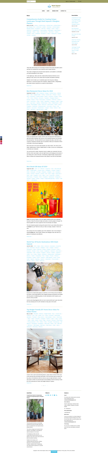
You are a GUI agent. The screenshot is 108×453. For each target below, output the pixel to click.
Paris (43, 255)
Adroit (42, 246)
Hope (28, 175)
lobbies (34, 31)
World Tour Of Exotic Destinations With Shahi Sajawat (76, 41)
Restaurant (35, 106)
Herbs (28, 101)
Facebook (47, 98)
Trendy (51, 107)
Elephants (44, 172)
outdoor (56, 31)
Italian (57, 101)
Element (36, 98)
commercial (38, 27)
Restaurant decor (42, 106)
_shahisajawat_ (34, 180)
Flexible (33, 251)
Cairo (47, 247)
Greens (59, 99)
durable (44, 27)
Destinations (29, 249)
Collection (29, 315)
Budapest (43, 247)
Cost (33, 315)
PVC (38, 321)
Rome (38, 257)
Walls (46, 109)
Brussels (38, 247)
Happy (53, 173)
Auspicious (48, 168)
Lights (43, 175)
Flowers (33, 99)
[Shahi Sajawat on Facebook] (48, 395)
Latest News (29, 392)
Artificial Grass (42, 25)
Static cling (46, 323)
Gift (46, 173)
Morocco (28, 255)
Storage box (57, 176)
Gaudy (41, 251)
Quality (34, 257)
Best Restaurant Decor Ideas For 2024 (40, 91)
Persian (51, 255)
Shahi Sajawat (49, 257)
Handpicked (46, 251)
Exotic (58, 249)
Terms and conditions (71, 450)
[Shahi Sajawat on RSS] (56, 395)
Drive (32, 98)
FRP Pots (43, 28)
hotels (53, 28)
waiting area (53, 33)
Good (49, 173)
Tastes (52, 323)
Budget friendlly (47, 313)
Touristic (28, 260)
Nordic (33, 255)
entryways (49, 27)
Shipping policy (58, 450)
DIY (28, 98)
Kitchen (48, 318)
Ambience (42, 93)
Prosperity (36, 176)
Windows (41, 326)
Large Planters (57, 30)
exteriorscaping (56, 27)
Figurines (37, 173)
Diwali (28, 172)
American (47, 246)
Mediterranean (44, 102)
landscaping (50, 30)
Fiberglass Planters (54, 98)
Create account (72, 1)
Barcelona (32, 247)
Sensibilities (40, 323)
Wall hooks (42, 325)
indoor (57, 28)
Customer (51, 96)
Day (36, 315)
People (47, 255)
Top (55, 323)
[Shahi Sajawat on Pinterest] (50, 395)
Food (37, 99)
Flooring (28, 99)
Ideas (38, 101)
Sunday (33, 178)
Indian (42, 101)
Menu (50, 102)
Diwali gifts (33, 172)
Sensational (34, 323)
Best (32, 94)
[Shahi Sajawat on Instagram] (52, 395)
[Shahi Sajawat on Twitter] (46, 395)
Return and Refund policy (50, 450)
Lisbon (35, 254)
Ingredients (47, 101)
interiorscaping (43, 30)
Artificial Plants (57, 25)
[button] (54, 451)
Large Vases (32, 102)
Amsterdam (52, 246)
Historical (53, 251)
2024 (38, 93)
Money (36, 320)
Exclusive (41, 98)
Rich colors (49, 106)
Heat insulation (48, 317)
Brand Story (55, 10)
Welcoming (35, 326)
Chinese (54, 94)
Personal (53, 320)
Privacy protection (31, 321)
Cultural (56, 247)
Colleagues (48, 170)
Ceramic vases (41, 170)
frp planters (37, 28)
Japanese (58, 252)
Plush (59, 104)
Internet (48, 252)
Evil (53, 172)
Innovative (37, 318)
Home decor (33, 101)
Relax (45, 321)
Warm (58, 325)
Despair (58, 170)
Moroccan (44, 104)
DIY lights (39, 172)
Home (43, 10)
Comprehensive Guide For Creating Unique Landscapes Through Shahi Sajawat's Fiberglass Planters (43, 21)
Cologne (51, 247)
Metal (33, 320)
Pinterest (56, 255)
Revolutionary (56, 321)
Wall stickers (49, 325)
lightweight (29, 31)
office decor (51, 31)
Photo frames (50, 104)
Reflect (41, 321)
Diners (60, 96)
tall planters (43, 33)
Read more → (30, 85)
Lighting (38, 102)
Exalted (48, 249)
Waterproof (29, 326)
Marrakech (44, 254)
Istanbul (53, 252)
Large (56, 318)
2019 (36, 168)
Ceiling (43, 94)
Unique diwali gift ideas (50, 178)
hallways (49, 28)
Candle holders (33, 170)
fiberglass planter (30, 28)
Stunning (28, 178)
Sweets (37, 178)
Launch (60, 318)
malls (38, 31)
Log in (67, 1)
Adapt (38, 246)
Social (54, 257)
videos (48, 33)
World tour (42, 260)
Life (31, 254)
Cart (80, 1)
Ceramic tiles (48, 94)
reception (29, 33)
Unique (42, 178)
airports (36, 25)
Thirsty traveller (55, 259)
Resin (40, 176)
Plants (56, 104)
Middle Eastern (55, 102)
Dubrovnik (39, 249)
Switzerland (48, 259)
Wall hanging (36, 325)
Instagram (53, 101)
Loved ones (52, 175)
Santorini (43, 257)
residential (37, 33)
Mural (40, 320)
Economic (51, 315)
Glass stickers (41, 317)
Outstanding (38, 255)
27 (38, 168)
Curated (53, 170)
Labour (52, 318)
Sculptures (45, 176)
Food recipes (42, 99)
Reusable (50, 321)
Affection (42, 168)
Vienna (37, 260)
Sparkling (37, 259)
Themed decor (41, 107)
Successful (34, 107)
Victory (57, 178)
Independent (29, 252)
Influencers (29, 30)
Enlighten (49, 172)
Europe (44, 249)
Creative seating (39, 96)
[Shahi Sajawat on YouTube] (54, 395)
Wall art (55, 107)
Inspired (38, 252)
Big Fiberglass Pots (31, 27)
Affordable (36, 313)
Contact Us (63, 10)
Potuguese (29, 106)
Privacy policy (64, 450)
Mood (39, 104)
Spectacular (51, 176)
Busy (53, 313)
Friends (42, 173)
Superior (42, 259)
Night (44, 320)
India (31, 175)
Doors (46, 315)
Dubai (34, 249)
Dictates (56, 96)
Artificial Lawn (50, 25)
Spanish (32, 259)
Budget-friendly (37, 94)
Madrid (39, 254)
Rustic (54, 106)
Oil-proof (48, 320)
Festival (32, 173)
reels (33, 33)
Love (47, 175)
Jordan (28, 254)
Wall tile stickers (40, 109)
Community (32, 96)
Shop (48, 10)
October (57, 175)
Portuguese (29, 257)
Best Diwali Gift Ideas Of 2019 (37, 166)
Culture (45, 96)
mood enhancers (43, 31)
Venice (33, 260)
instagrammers (36, 30)
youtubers (34, 35)
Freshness (48, 99)
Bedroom (41, 313)
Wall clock (59, 323)
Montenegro (57, 254)
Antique (46, 93)
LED (40, 175)
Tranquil (47, 107)
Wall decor (33, 109)
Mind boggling (34, 104)
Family (28, 173)
